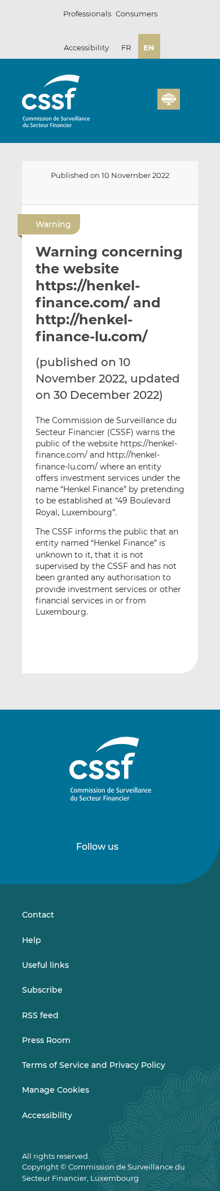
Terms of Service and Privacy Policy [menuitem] (93, 1065)
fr (126, 47)
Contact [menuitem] (38, 915)
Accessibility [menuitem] (47, 1115)
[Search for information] (131, 105)
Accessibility (86, 47)
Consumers (136, 13)
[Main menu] (189, 97)
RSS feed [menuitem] (40, 1015)
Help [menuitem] (31, 940)
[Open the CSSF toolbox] (144, 105)
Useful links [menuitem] (45, 965)
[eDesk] (168, 99)
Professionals (87, 13)
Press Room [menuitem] (46, 1040)
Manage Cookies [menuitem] (55, 1090)
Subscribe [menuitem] (42, 990)
